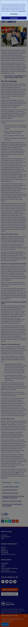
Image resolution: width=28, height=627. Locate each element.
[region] (14, 10)
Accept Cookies (14, 18)
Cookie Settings (14, 14)
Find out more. (22, 11)
